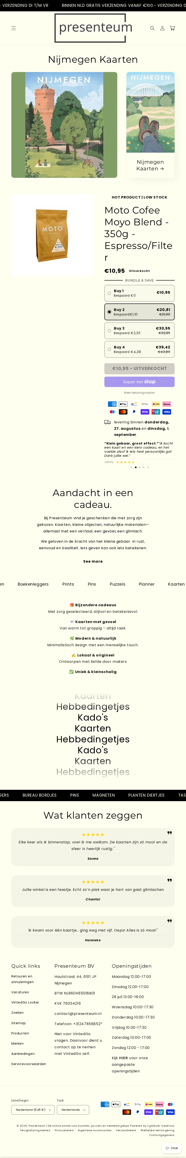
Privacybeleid (64, 1130)
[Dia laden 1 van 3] (136, 467)
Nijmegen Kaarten (150, 165)
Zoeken (17, 1012)
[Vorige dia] (131, 467)
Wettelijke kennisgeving (158, 1130)
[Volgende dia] (148, 467)
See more (93, 561)
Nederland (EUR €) (31, 1110)
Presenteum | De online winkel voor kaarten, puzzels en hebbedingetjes (79, 1126)
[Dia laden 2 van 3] (140, 467)
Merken (17, 1043)
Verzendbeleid (126, 1130)
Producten (20, 1033)
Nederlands (71, 1110)
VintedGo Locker (25, 1002)
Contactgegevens (162, 1135)
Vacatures (20, 992)
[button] (14, 28)
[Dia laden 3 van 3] (143, 467)
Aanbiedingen (23, 1053)
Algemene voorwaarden (95, 1130)
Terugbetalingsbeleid (35, 1130)
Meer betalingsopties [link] (139, 393)
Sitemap (18, 1023)
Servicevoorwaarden (28, 1064)
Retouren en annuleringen (22, 979)
